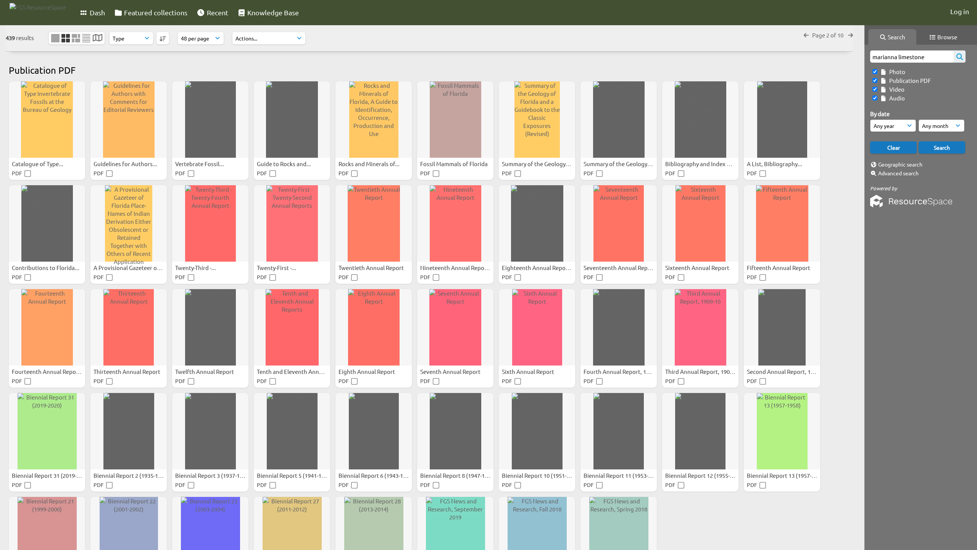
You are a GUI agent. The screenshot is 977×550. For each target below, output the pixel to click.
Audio (896, 98)
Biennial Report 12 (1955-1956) (705, 475)
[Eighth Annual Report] (373, 327)
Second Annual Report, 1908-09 (788, 371)
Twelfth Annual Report (205, 371)
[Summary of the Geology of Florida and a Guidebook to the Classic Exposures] (618, 119)
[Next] (850, 35)
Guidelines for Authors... (126, 163)
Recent (216, 12)
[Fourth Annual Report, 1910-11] (618, 327)
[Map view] (97, 38)
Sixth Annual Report (528, 371)
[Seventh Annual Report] (455, 327)
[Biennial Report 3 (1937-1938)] (210, 431)
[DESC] (162, 38)
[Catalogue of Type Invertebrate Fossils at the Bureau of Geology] (47, 119)
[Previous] (806, 35)
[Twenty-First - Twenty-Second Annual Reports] (292, 223)
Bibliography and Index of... (701, 163)
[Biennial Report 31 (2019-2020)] (47, 431)
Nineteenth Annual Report (455, 267)
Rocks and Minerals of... (370, 163)
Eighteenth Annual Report (536, 267)
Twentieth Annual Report (372, 267)
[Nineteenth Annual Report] (455, 223)
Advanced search (898, 173)
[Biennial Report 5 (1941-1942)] (292, 431)
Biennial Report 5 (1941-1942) (295, 475)
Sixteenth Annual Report (697, 267)
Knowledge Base (272, 12)
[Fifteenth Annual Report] (782, 223)
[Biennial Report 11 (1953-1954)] (618, 431)
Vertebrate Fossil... (200, 163)
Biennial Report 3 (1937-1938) (213, 475)
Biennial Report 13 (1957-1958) (787, 475)
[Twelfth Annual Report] (210, 327)
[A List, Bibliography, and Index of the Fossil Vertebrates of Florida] (782, 119)
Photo (896, 71)
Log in (959, 11)
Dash (96, 12)
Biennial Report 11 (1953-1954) (623, 475)
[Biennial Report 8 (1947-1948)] (455, 431)
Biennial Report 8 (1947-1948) (458, 475)
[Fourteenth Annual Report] (47, 327)
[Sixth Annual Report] (537, 327)
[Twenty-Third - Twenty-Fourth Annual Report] (210, 223)
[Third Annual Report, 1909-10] (700, 327)
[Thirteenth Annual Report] (128, 327)
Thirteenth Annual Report (127, 371)
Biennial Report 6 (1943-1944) (377, 475)
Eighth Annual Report (367, 371)
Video (895, 89)
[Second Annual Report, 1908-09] (782, 327)
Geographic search (900, 164)
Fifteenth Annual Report (779, 267)
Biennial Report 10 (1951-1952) (542, 475)
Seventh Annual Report (451, 371)
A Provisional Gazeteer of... (129, 267)
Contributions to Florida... (46, 267)
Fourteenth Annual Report (47, 371)
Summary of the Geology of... (540, 163)
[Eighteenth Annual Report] (537, 223)
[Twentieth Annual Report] (373, 223)
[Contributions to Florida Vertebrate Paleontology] (47, 223)
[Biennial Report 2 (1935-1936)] (128, 431)
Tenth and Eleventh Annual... (295, 371)
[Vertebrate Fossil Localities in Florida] (210, 119)
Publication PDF (909, 80)
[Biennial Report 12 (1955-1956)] (700, 431)
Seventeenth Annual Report (620, 267)
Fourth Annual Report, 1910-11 (624, 371)
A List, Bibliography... (775, 163)
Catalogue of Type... (38, 163)
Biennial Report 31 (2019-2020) (52, 475)
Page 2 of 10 (828, 35)
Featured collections (155, 12)
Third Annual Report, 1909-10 (703, 371)
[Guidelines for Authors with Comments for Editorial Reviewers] (128, 119)
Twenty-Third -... (196, 267)
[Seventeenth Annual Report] (618, 223)
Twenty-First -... (277, 267)
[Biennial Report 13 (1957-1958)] (782, 431)
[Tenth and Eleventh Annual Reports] (292, 327)
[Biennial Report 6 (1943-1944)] (373, 431)
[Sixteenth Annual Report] (700, 223)
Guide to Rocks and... (284, 163)
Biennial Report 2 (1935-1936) (132, 475)
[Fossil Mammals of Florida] (455, 119)
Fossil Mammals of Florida (454, 163)
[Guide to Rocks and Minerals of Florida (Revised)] (292, 119)
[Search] (960, 56)
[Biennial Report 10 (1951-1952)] (537, 431)
